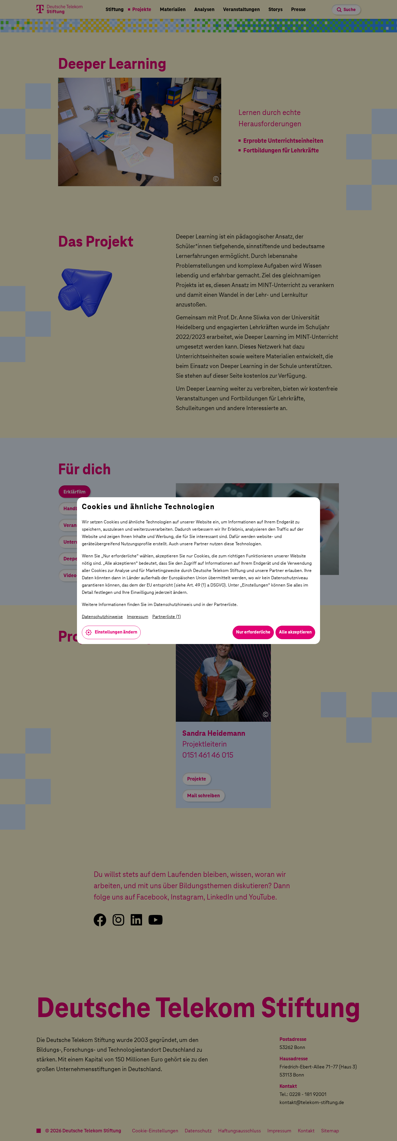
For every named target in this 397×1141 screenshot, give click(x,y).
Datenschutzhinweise (102, 616)
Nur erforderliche (253, 632)
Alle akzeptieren (295, 632)
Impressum (137, 616)
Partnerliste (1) (166, 616)
